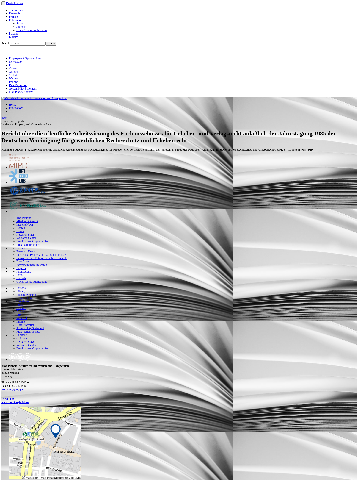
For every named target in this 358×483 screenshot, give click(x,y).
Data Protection (18, 85)
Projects (13, 16)
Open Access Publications (31, 30)
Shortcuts (21, 335)
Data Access (23, 261)
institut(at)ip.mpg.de (13, 389)
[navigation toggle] (3, 3)
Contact (13, 68)
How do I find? (25, 298)
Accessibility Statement (22, 88)
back (4, 117)
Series (19, 23)
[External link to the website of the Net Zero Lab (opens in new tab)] (18, 182)
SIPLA (13, 75)
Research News (25, 251)
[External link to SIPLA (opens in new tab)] (27, 196)
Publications (16, 20)
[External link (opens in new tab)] (45, 478)
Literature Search (26, 294)
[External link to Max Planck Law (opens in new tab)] (27, 211)
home (19, 3)
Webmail (14, 78)
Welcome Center (26, 238)
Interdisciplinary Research (31, 264)
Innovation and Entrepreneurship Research (41, 258)
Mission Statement (27, 221)
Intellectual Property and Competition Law (41, 254)
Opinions (21, 338)
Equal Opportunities (28, 244)
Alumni (13, 71)
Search (5, 43)
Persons (13, 33)
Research (14, 13)
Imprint (13, 81)
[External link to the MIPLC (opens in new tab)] (19, 167)
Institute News (24, 224)
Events (20, 231)
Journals (21, 26)
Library (13, 36)
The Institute (16, 10)
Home (12, 104)
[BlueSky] (13, 52)
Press (12, 65)
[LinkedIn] (5, 52)
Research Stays (25, 234)
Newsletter (15, 61)
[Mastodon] (21, 52)
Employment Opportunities (25, 58)
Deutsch (11, 3)
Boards (20, 227)
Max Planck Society (21, 91)
